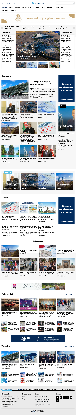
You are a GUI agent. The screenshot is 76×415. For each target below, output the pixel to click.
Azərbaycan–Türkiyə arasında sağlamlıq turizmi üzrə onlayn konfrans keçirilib (50, 330)
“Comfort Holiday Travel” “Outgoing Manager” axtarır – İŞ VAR (31, 380)
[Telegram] (10, 3)
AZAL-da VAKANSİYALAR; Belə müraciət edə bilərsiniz (64, 365)
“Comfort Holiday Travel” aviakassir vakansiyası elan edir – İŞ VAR (50, 380)
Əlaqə (23, 396)
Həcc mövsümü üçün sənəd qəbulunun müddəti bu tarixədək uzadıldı (31, 323)
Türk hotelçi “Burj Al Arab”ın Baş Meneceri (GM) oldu (28, 159)
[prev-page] (3, 67)
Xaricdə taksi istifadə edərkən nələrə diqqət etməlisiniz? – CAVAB (45, 227)
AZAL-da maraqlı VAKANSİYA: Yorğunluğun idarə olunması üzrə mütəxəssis (13, 375)
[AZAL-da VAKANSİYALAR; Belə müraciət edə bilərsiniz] (66, 357)
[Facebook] (2, 3)
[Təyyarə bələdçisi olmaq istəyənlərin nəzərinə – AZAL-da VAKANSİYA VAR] (22, 374)
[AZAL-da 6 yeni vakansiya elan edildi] (28, 357)
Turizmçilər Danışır (26, 7)
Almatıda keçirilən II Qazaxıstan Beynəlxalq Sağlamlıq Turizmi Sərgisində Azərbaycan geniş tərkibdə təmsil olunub (46, 314)
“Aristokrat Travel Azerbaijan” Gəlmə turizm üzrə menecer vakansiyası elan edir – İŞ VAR (68, 375)
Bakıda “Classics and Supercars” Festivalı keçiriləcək (9, 313)
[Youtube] (12, 3)
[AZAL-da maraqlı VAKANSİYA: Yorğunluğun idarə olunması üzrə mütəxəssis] (4, 374)
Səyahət (43, 7)
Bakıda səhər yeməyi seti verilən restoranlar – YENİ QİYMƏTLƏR (67, 60)
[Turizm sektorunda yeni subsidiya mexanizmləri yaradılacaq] (47, 107)
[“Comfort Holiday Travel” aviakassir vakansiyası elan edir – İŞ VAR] (41, 380)
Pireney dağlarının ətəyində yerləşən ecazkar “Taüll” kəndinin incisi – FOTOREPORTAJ (65, 314)
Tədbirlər (17, 7)
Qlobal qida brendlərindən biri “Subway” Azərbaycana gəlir (13, 329)
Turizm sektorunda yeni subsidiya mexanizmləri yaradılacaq (36, 27)
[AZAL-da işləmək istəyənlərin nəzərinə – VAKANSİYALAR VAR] (41, 374)
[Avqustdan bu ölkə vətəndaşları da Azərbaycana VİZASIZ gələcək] (10, 251)
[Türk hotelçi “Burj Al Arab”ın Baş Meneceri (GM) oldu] (28, 151)
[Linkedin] (14, 3)
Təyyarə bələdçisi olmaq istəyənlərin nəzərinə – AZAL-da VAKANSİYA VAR (31, 374)
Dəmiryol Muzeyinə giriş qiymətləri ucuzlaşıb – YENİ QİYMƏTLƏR (28, 233)
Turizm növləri (50, 7)
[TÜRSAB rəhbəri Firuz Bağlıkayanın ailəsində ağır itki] (47, 151)
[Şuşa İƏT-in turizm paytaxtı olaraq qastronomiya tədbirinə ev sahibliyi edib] (28, 305)
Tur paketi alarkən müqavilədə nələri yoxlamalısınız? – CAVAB (46, 217)
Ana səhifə (4, 7)
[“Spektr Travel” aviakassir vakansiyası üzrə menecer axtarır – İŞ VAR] (4, 380)
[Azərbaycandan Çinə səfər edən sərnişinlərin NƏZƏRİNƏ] (28, 264)
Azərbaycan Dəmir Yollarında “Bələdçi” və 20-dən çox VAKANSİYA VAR (47, 366)
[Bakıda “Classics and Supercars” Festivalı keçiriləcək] (10, 305)
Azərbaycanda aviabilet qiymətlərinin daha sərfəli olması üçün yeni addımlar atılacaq (7, 47)
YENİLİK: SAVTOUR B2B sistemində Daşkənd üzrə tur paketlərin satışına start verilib (65, 274)
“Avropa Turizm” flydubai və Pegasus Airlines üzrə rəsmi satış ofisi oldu (66, 147)
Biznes (57, 7)
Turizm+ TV (13, 10)
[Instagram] (5, 3)
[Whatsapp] (7, 3)
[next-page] (6, 67)
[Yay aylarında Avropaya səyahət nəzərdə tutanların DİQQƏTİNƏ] (47, 264)
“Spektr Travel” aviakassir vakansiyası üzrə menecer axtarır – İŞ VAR (13, 380)
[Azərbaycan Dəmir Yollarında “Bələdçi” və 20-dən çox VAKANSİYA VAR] (47, 357)
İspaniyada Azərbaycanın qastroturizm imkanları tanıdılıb (31, 329)
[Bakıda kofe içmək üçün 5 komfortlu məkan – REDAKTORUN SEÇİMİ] (59, 329)
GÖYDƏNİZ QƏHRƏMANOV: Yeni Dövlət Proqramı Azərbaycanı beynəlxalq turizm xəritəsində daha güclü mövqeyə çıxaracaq (9, 116)
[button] (74, 28)
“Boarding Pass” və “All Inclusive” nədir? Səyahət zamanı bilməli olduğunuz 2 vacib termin (28, 218)
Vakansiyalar (5, 10)
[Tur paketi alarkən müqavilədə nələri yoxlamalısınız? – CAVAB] (47, 208)
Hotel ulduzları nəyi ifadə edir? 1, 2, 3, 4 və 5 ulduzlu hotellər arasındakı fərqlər (9, 234)
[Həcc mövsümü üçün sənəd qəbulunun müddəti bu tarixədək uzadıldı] (22, 323)
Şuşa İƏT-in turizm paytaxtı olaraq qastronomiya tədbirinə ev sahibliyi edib (28, 314)
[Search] (73, 3)
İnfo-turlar (63, 7)
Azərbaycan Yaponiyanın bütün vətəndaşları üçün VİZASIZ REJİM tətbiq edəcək (9, 274)
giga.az (33, 411)
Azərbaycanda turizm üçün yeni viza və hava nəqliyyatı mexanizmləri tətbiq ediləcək (8, 56)
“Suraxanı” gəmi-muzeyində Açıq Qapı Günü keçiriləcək (9, 227)
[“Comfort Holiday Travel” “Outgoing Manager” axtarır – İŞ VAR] (22, 380)
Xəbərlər (11, 7)
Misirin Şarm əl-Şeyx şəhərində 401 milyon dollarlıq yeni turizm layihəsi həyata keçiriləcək (65, 140)
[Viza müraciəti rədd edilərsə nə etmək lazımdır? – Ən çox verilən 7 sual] (47, 128)
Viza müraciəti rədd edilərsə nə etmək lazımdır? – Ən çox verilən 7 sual (46, 137)
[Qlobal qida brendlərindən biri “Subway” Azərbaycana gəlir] (4, 329)
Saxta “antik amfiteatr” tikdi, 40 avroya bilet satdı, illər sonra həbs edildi (28, 227)
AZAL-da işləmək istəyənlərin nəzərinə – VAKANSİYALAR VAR (49, 374)
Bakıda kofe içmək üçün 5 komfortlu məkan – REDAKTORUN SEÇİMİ (68, 329)
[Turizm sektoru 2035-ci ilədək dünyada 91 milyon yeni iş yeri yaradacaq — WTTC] (59, 380)
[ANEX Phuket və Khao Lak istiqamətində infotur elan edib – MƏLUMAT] (10, 151)
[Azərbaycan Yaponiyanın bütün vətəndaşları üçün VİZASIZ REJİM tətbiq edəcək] (10, 264)
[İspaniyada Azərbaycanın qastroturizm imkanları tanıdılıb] (22, 329)
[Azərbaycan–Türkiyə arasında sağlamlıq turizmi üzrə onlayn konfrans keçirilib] (41, 329)
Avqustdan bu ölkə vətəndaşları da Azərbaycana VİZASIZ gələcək (28, 250)
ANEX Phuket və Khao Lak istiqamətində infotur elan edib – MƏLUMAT (9, 160)
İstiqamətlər (36, 7)
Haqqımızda (25, 398)
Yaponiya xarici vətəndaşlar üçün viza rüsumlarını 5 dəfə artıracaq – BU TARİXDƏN (65, 250)
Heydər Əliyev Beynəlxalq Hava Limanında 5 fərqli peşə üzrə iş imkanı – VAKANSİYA (7, 37)
